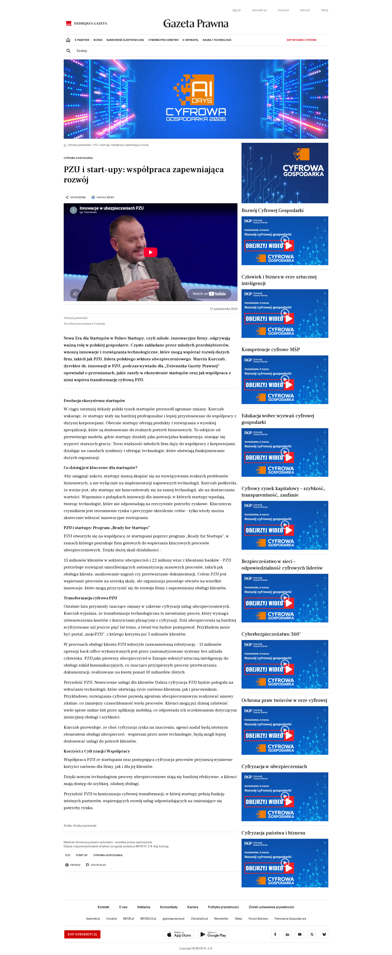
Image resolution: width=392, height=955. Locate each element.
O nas (123, 907)
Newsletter (221, 918)
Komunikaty (169, 907)
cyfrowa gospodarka (107, 855)
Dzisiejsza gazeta (90, 23)
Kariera (192, 907)
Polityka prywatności (223, 907)
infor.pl (305, 10)
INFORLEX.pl (148, 918)
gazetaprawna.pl (173, 918)
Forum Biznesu (258, 918)
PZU (67, 855)
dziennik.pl (259, 10)
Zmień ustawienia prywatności (271, 907)
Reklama (143, 907)
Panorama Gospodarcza (290, 918)
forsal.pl (283, 10)
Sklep (324, 10)
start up (82, 855)
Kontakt (103, 907)
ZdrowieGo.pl (199, 918)
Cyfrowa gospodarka (79, 145)
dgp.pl (236, 10)
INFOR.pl (128, 918)
